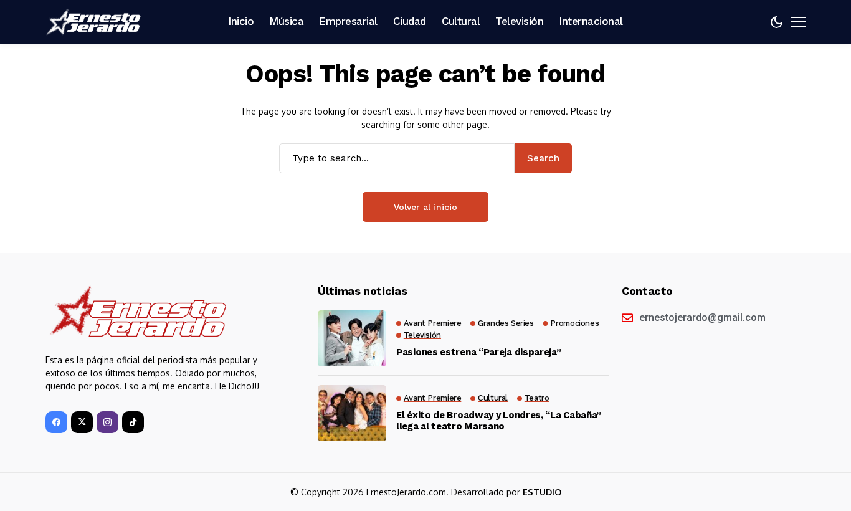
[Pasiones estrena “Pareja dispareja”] (352, 338)
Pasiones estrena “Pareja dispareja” (478, 352)
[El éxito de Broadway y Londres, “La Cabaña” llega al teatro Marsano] (352, 413)
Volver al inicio (425, 207)
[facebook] (56, 422)
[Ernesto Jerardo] (95, 22)
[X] (82, 422)
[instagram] (107, 422)
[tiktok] (133, 422)
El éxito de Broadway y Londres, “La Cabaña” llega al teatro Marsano (498, 420)
